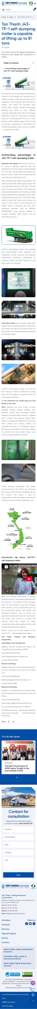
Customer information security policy (15, 994)
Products (6, 925)
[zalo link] (33, 923)
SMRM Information (8, 1002)
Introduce (6, 920)
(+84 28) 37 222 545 (10, 905)
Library (5, 938)
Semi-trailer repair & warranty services (17, 964)
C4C (4, 998)
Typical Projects (9, 934)
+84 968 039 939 (12, 911)
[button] (18, 777)
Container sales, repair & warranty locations (15, 957)
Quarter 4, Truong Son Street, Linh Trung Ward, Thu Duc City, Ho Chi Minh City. (18, 901)
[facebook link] (9, 722)
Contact (5, 942)
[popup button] (33, 1000)
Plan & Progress (7, 1006)
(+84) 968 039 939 (25, 823)
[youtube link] (30, 923)
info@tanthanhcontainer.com (15, 913)
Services (5, 929)
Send (18, 875)
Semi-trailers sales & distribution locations (18, 950)
